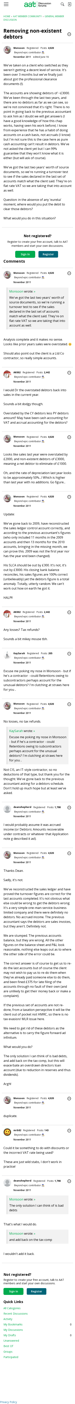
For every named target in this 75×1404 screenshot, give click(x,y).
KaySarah (19, 653)
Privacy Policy (8, 1402)
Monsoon (19, 48)
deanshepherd (22, 807)
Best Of (8, 1346)
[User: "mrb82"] (7, 1132)
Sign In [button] (25, 254)
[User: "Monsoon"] (7, 50)
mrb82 (17, 1130)
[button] (69, 34)
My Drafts (37, 1335)
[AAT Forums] (37, 4)
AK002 (17, 372)
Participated (10, 1357)
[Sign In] (69, 4)
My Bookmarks (37, 1324)
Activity (7, 1319)
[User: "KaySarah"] (7, 655)
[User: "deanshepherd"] (7, 809)
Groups (7, 1351)
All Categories (12, 1308)
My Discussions (13, 1330)
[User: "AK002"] (7, 374)
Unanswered (11, 1340)
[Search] (62, 4)
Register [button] (48, 254)
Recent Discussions (15, 1313)
